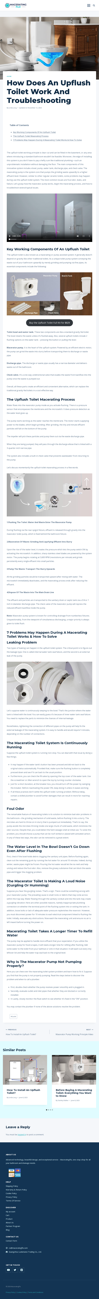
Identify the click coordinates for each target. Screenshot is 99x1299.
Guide (9, 76)
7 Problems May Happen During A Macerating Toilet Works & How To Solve (47, 140)
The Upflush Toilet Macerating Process (31, 136)
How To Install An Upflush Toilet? (21, 1032)
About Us (10, 1222)
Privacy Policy (11, 1197)
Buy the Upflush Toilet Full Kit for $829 (49, 322)
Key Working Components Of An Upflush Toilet (34, 132)
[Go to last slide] (7, 1081)
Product (9, 1219)
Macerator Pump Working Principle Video (74, 1032)
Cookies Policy (21, 1292)
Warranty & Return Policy (16, 1189)
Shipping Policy (12, 1186)
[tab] (46, 1109)
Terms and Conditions (35, 1292)
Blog (8, 1230)
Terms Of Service (13, 1200)
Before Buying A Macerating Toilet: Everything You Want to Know (74, 1093)
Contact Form (11, 1241)
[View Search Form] (94, 5)
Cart (7, 1215)
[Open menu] (89, 5)
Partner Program (13, 1226)
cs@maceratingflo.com (18, 1248)
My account (10, 1211)
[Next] (92, 1081)
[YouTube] (8, 1270)
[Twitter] (15, 1270)
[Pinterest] (21, 1270)
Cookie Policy (11, 1193)
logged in (22, 1134)
